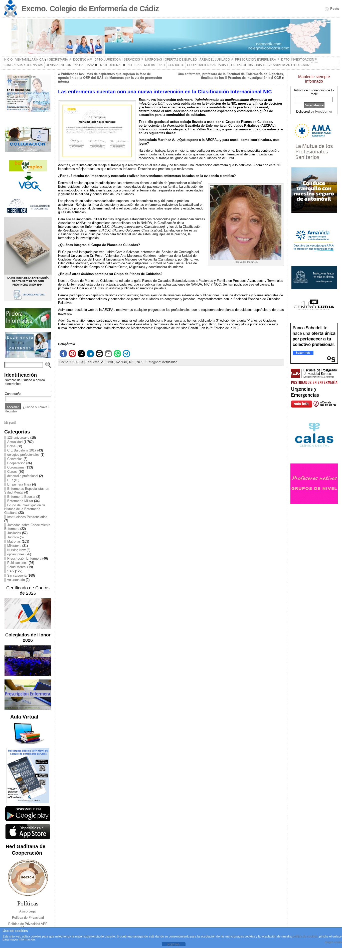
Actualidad (15, 442)
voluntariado (16, 580)
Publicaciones (17, 563)
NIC (132, 362)
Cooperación (16, 463)
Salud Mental (16, 567)
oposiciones (16, 554)
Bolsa (11, 446)
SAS (10, 571)
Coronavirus (16, 467)
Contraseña (13, 394)
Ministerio (14, 546)
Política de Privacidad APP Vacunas (28, 925)
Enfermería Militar (20, 501)
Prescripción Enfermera (24, 558)
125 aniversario (18, 437)
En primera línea (19, 484)
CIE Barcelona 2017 (21, 450)
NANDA (121, 362)
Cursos (12, 471)
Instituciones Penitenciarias (27, 517)
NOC (140, 362)
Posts (334, 9)
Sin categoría (17, 575)
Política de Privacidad (28, 917)
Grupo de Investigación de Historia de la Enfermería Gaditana (24, 509)
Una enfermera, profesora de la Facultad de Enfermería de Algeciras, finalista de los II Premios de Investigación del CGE (231, 76)
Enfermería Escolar (21, 497)
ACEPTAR (173, 944)
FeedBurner (323, 111)
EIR (10, 480)
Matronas (14, 541)
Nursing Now (16, 550)
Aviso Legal (27, 911)
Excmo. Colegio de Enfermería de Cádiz (90, 8)
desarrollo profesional (22, 476)
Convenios (15, 459)
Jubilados (14, 533)
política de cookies (305, 936)
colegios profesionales (23, 454)
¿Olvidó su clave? (36, 407)
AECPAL (107, 362)
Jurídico (13, 537)
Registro (11, 411)
